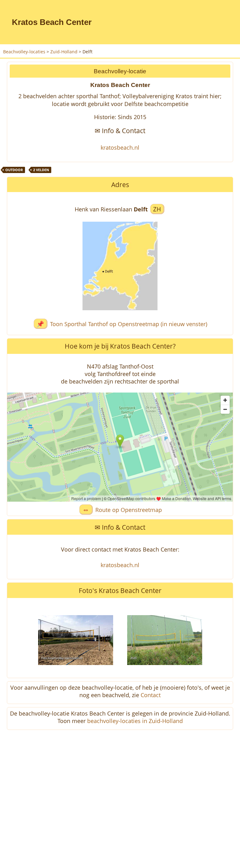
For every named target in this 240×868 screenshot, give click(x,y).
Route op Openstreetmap (128, 510)
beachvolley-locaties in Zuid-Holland (135, 721)
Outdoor (14, 169)
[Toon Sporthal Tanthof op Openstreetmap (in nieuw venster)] (120, 314)
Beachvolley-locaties (24, 52)
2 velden (41, 169)
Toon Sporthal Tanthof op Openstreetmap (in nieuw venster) (128, 324)
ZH (157, 209)
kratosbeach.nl (120, 147)
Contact (151, 695)
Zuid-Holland (64, 52)
